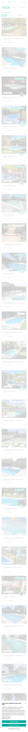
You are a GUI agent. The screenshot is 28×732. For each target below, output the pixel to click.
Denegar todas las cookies (14, 725)
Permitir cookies (14, 721)
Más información (6, 718)
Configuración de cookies (14, 728)
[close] (25, 703)
